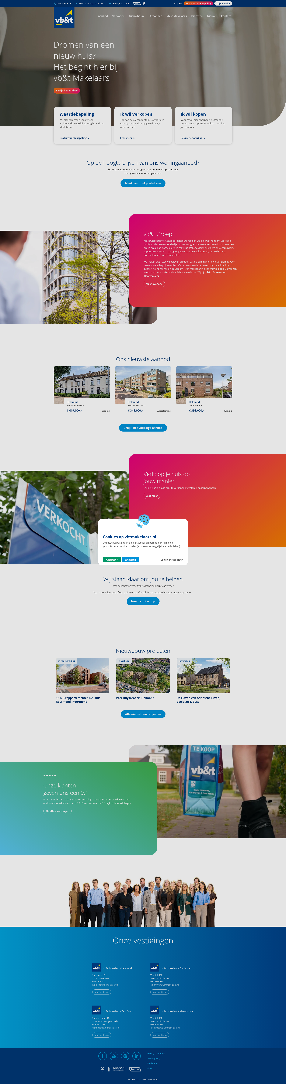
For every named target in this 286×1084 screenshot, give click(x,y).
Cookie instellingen (171, 559)
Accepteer (112, 559)
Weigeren (130, 559)
